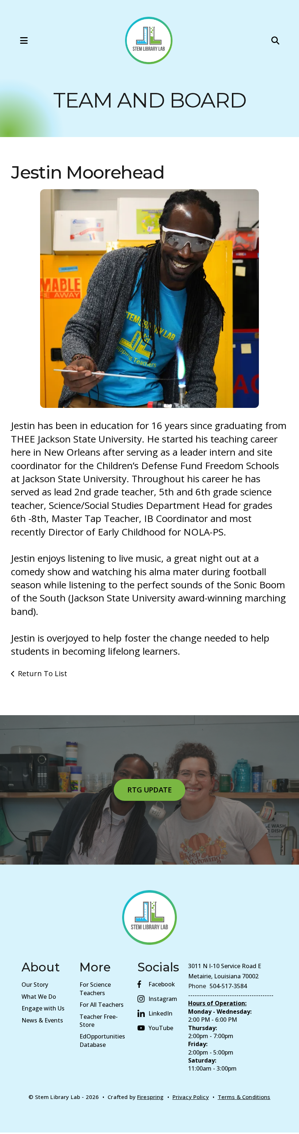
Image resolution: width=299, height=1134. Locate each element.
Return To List (42, 673)
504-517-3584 (228, 986)
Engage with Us (43, 1008)
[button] (16, 40)
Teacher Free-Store (98, 1021)
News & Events (42, 1020)
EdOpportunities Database (102, 1040)
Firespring (150, 1096)
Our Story (35, 985)
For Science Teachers (95, 989)
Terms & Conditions (244, 1096)
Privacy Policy (190, 1096)
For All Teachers (101, 1005)
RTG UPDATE (149, 790)
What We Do (39, 997)
